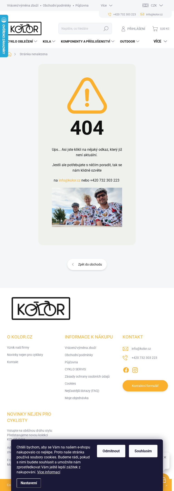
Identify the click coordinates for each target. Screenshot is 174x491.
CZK (154, 5)
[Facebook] (126, 369)
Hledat (106, 28)
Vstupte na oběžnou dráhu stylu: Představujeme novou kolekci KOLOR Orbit (30, 435)
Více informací (48, 472)
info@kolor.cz (69, 180)
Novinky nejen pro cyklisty (25, 355)
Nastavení (29, 483)
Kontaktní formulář (145, 386)
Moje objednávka (77, 398)
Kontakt (12, 362)
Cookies (70, 383)
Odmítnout (111, 451)
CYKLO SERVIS (75, 369)
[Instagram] (135, 369)
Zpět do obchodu (90, 264)
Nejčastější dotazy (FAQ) (82, 391)
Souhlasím (143, 451)
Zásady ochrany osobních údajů (87, 376)
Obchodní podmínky (57, 5)
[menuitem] (22, 41)
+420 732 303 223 (144, 357)
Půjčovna (82, 5)
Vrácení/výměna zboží (22, 5)
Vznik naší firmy (18, 347)
